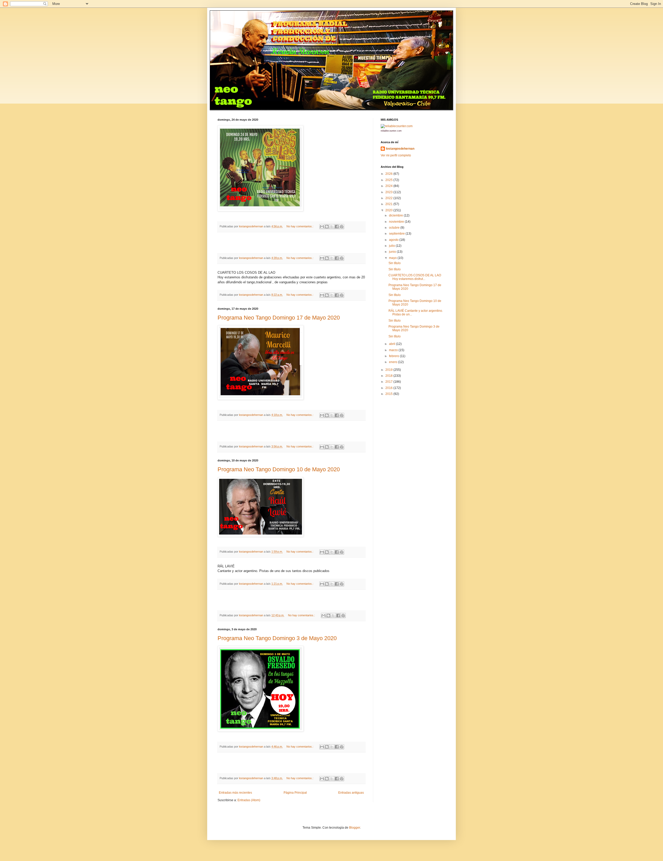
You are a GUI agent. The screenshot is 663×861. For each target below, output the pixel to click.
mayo (393, 258)
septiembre (397, 233)
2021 (389, 204)
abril (392, 344)
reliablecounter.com (391, 130)
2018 (389, 376)
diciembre (396, 215)
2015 (389, 394)
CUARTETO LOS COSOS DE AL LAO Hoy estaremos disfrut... (414, 277)
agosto (394, 240)
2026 (389, 174)
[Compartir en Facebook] (336, 226)
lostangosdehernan (400, 148)
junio (393, 252)
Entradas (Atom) (248, 800)
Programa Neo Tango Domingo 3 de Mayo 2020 (277, 638)
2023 (389, 192)
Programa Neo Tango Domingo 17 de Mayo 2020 (279, 317)
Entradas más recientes (235, 792)
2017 (389, 382)
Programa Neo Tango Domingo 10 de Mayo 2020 (279, 469)
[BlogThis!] (326, 226)
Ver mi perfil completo (396, 155)
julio (392, 246)
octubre (394, 227)
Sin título (394, 263)
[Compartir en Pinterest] (341, 226)
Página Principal (295, 792)
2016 (389, 388)
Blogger (354, 827)
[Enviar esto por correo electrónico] (322, 226)
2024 (389, 186)
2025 (389, 180)
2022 (389, 198)
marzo (394, 350)
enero (393, 362)
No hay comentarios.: (300, 226)
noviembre (397, 221)
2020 (389, 210)
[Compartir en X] (331, 226)
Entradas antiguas (351, 792)
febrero (394, 356)
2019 (389, 370)
